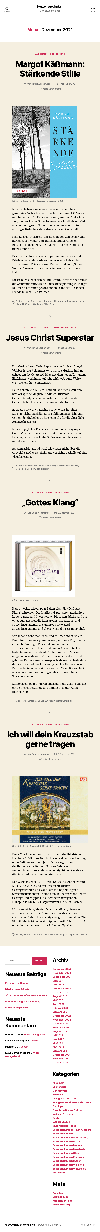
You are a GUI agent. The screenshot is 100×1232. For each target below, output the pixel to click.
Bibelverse (35, 301)
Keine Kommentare (52, 88)
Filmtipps (44, 328)
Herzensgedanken (50, 6)
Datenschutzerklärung (49, 1224)
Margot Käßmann (24, 304)
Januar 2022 (60, 1050)
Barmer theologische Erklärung (22, 1001)
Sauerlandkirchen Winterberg (69, 1168)
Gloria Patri (21, 701)
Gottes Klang (33, 701)
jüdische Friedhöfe (63, 1114)
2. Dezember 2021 (67, 512)
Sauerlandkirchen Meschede (69, 1149)
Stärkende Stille (41, 304)
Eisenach (58, 1094)
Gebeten (58, 301)
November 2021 (62, 1058)
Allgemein (41, 54)
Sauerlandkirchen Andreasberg (70, 1137)
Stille (52, 304)
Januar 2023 (60, 1012)
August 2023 (60, 996)
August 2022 (60, 1031)
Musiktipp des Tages (64, 328)
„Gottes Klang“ (50, 502)
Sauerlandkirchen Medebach (69, 1145)
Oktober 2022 (60, 1023)
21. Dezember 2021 (66, 83)
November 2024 (62, 973)
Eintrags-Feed (61, 1196)
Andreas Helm (22, 301)
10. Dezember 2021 (66, 348)
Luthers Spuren (61, 1122)
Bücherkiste (57, 54)
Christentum (60, 1090)
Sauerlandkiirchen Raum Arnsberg (72, 1129)
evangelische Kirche (64, 1098)
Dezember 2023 (62, 988)
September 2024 (62, 976)
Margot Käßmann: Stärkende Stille (50, 68)
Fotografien (47, 301)
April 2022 (58, 1047)
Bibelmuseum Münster (17, 989)
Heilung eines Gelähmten (28, 934)
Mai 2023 (58, 1000)
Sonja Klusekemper (41, 83)
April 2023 (58, 1004)
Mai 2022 (58, 1043)
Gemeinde (21, 469)
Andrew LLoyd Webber (27, 465)
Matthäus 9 (81, 934)
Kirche (56, 1118)
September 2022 (62, 1027)
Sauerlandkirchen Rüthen (67, 1161)
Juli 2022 (58, 1035)
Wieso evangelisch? (16, 1007)
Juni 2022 (58, 1039)
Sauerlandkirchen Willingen (68, 1164)
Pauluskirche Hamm (16, 983)
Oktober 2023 (60, 992)
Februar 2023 (60, 1008)
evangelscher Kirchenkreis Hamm (72, 1102)
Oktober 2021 (60, 1062)
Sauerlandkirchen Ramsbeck (69, 1157)
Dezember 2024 (62, 969)
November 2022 (62, 1019)
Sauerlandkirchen (63, 1133)
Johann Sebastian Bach (52, 701)
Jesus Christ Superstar (50, 338)
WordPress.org (61, 1204)
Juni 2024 (58, 984)
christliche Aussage (48, 465)
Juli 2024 (58, 980)
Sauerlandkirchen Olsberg (67, 1153)
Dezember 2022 (62, 1015)
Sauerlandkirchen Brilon (66, 1141)
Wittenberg (59, 1172)
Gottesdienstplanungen (75, 301)
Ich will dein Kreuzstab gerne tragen (50, 739)
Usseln (34, 1040)
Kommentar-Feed (62, 1200)
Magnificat (69, 701)
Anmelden (58, 1193)
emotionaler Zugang (68, 465)
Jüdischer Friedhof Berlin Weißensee (26, 995)
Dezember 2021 (61, 1054)
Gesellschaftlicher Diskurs (67, 1110)
